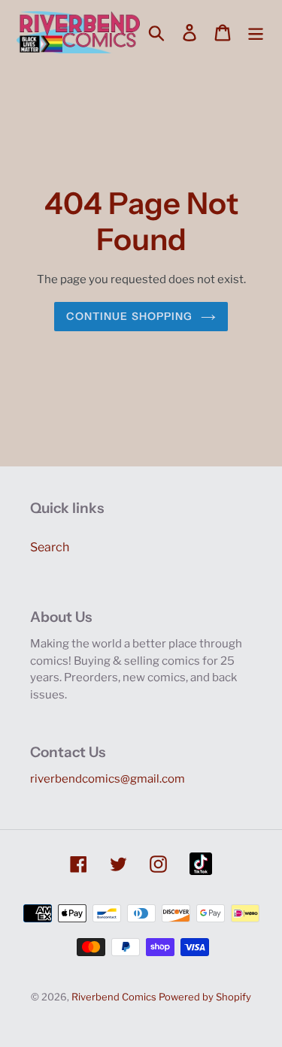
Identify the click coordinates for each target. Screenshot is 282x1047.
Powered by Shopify (205, 997)
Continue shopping (129, 316)
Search (49, 547)
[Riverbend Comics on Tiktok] (201, 863)
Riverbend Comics (113, 997)
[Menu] (255, 32)
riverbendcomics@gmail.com (107, 779)
